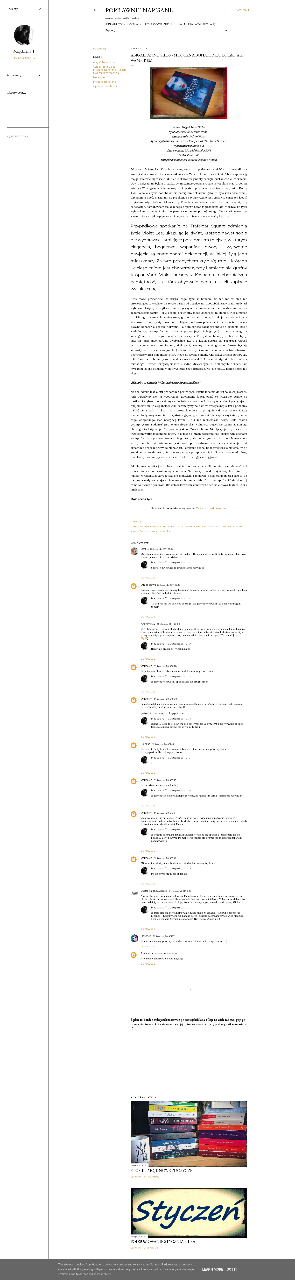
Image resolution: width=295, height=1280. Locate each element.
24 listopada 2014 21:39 (179, 718)
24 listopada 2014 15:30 (165, 780)
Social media (183, 24)
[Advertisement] (189, 1063)
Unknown (146, 665)
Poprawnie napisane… (141, 10)
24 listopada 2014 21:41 (179, 757)
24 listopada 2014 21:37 (179, 868)
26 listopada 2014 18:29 (165, 953)
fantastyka (99, 77)
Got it (232, 1269)
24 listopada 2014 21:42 (179, 598)
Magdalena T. (159, 562)
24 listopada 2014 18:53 (180, 891)
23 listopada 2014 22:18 (161, 549)
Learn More (212, 1269)
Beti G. (145, 548)
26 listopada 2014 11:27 (164, 936)
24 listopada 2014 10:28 (165, 666)
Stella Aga (147, 953)
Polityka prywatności (156, 24)
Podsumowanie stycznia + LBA (163, 1241)
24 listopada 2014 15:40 (165, 858)
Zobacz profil (24, 57)
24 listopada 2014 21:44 (179, 643)
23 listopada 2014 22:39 (168, 585)
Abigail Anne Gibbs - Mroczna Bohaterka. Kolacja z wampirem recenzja (109, 69)
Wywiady (201, 24)
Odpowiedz (148, 577)
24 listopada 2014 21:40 (179, 829)
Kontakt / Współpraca (121, 24)
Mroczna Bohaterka (105, 81)
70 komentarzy (151, 1176)
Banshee (146, 936)
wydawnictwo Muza (105, 86)
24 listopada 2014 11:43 (163, 744)
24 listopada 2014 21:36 (179, 676)
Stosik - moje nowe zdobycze (161, 1170)
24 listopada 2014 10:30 (165, 699)
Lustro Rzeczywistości (154, 890)
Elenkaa (145, 744)
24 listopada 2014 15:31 (164, 813)
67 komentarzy (151, 1247)
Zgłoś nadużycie (18, 136)
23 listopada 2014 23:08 (168, 624)
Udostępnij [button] (99, 48)
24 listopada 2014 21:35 (179, 562)
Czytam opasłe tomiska (211, 508)
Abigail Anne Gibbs (104, 62)
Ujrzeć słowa (148, 584)
